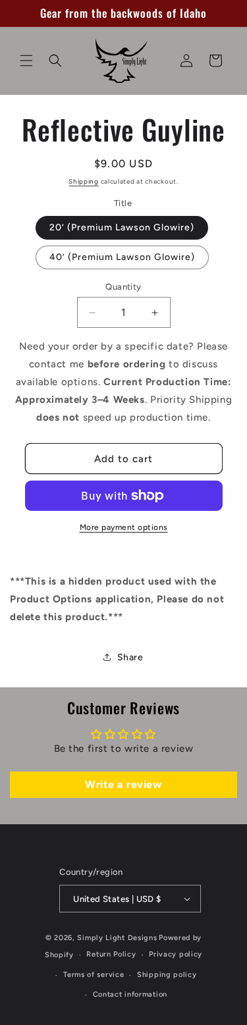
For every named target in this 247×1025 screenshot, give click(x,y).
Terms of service (93, 974)
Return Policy (111, 954)
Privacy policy (175, 954)
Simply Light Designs (117, 937)
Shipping (84, 181)
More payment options (124, 527)
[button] (26, 60)
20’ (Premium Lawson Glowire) (121, 227)
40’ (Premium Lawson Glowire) (122, 257)
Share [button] (130, 657)
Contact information (130, 994)
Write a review (123, 784)
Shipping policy (167, 974)
